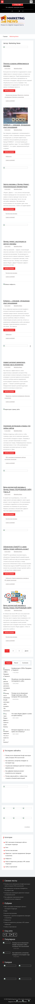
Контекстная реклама (11, 95)
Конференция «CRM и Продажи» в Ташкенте (21, 669)
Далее (26, 651)
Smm (6, 847)
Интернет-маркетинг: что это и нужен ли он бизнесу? (20, 730)
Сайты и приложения (11, 867)
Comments (25, 663)
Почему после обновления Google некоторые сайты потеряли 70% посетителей (19, 695)
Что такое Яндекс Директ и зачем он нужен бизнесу (21, 714)
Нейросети (8, 156)
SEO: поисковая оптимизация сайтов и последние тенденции (16, 843)
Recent (16, 663)
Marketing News (18, 68)
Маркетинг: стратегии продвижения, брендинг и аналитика (18, 854)
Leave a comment (10, 100)
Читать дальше (9, 90)
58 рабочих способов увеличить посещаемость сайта (21, 680)
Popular (8, 663)
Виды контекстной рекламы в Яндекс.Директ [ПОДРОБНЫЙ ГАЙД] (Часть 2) (17, 489)
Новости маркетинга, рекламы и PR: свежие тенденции (17, 862)
